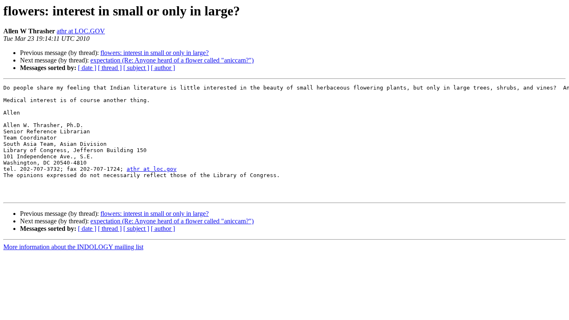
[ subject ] (136, 67)
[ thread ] (110, 67)
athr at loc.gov (152, 169)
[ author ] (163, 67)
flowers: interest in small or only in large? (154, 52)
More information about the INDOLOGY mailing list (73, 246)
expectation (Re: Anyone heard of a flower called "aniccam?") (172, 60)
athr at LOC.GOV (81, 31)
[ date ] (87, 67)
